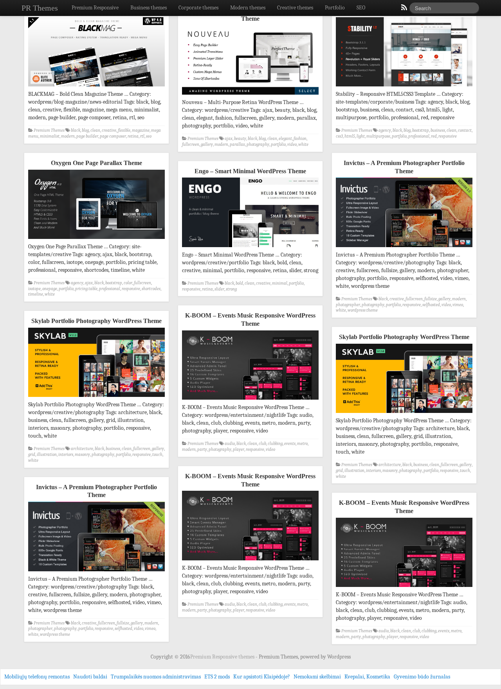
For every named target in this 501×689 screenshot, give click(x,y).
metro (302, 443)
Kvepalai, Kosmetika (367, 676)
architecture (82, 448)
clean (95, 130)
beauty (240, 138)
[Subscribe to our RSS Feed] (403, 9)
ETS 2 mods (217, 676)
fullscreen (190, 144)
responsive (447, 136)
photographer (348, 304)
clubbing (275, 443)
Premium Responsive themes (223, 656)
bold (239, 283)
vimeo (457, 304)
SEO (361, 7)
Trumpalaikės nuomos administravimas (156, 676)
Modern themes (247, 7)
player (238, 449)
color (128, 282)
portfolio (278, 144)
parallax (237, 144)
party (202, 449)
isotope (34, 288)
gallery (207, 144)
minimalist (49, 136)
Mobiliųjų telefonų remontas (37, 676)
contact (465, 130)
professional (418, 136)
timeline (35, 294)
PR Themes (40, 8)
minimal (279, 283)
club (262, 443)
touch (157, 454)
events (290, 443)
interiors (65, 454)
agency (384, 130)
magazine (141, 130)
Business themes (148, 7)
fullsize (430, 298)
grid (31, 454)
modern (68, 136)
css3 (339, 136)
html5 (349, 136)
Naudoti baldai (90, 676)
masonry (82, 454)
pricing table (86, 288)
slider (219, 289)
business (438, 130)
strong (231, 289)
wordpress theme (363, 310)
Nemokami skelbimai (317, 676)
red (434, 136)
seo (148, 136)
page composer (113, 136)
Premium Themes (49, 130)
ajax (228, 138)
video (292, 144)
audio (230, 443)
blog (85, 130)
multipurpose (378, 136)
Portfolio (335, 7)
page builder (87, 136)
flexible (124, 130)
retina (133, 136)
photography (258, 144)
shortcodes (151, 288)
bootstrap (420, 130)
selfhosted (431, 304)
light (361, 136)
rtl (142, 136)
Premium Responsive (95, 7)
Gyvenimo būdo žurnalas (422, 676)
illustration (47, 454)
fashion (300, 138)
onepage (49, 288)
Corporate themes (198, 7)
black (75, 130)
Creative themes (295, 7)
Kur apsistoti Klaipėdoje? (261, 676)
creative (109, 130)
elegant (285, 138)
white (303, 144)
